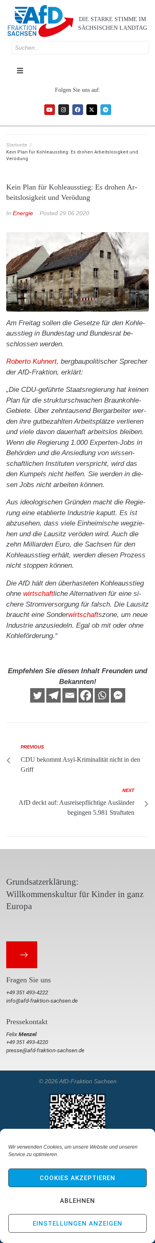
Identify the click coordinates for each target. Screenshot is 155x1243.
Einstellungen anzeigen (77, 1223)
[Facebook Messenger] (118, 695)
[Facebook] (77, 109)
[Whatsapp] (102, 695)
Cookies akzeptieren (77, 1178)
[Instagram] (63, 109)
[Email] (69, 695)
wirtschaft (38, 594)
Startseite (16, 145)
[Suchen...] (80, 47)
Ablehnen (77, 1201)
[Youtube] (49, 109)
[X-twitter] (91, 109)
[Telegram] (105, 109)
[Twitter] (37, 695)
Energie (23, 213)
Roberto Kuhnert (31, 361)
